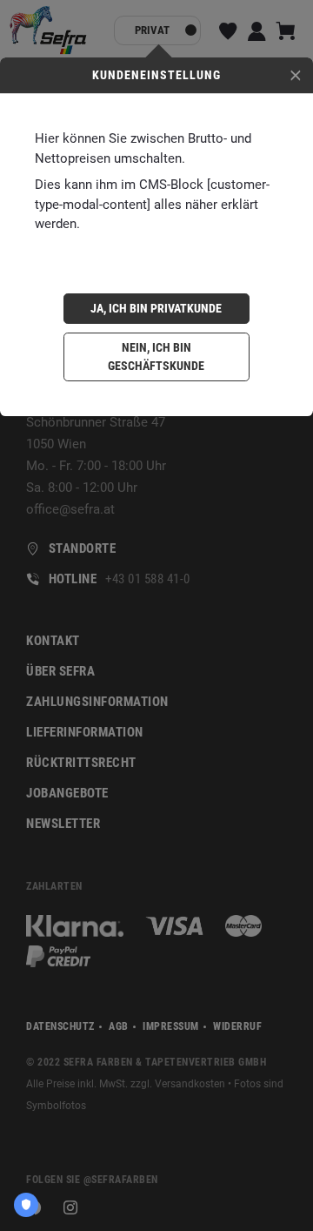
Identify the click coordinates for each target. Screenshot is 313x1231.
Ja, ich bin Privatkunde (156, 308)
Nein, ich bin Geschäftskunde (156, 356)
